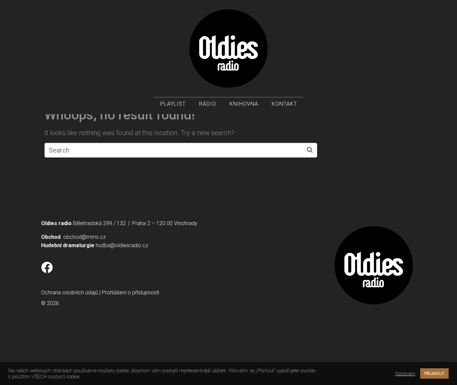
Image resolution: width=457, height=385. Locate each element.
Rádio (207, 104)
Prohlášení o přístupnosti (130, 292)
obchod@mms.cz (84, 237)
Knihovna (244, 104)
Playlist (173, 104)
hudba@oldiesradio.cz (122, 245)
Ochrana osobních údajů (69, 292)
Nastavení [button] (405, 374)
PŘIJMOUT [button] (434, 373)
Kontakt (284, 104)
